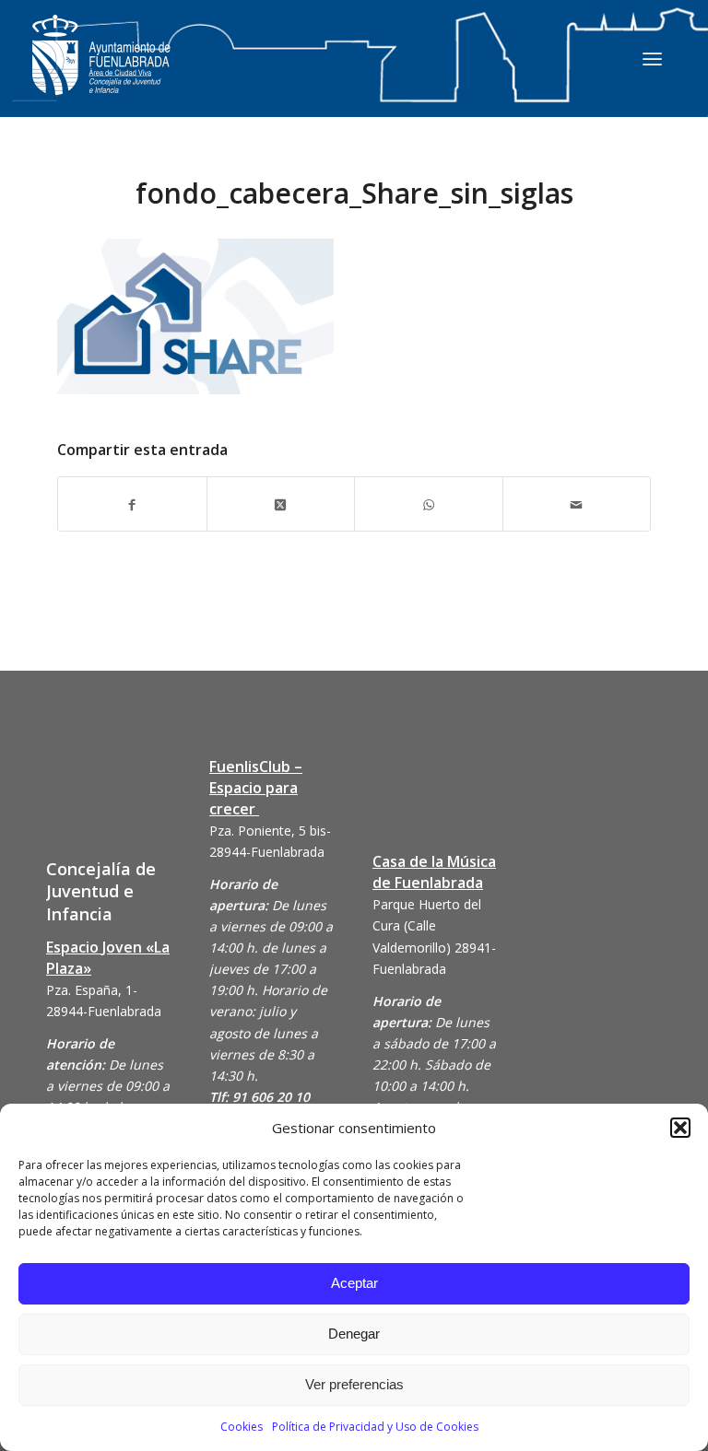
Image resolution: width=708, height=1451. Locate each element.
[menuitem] (652, 58)
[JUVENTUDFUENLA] (101, 73)
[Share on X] (281, 503)
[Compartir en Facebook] (132, 503)
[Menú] (652, 58)
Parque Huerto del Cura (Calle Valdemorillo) (426, 925)
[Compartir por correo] (577, 503)
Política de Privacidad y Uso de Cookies (375, 1426)
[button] (680, 1127)
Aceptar (354, 1283)
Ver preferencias (354, 1384)
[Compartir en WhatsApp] (428, 503)
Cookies (241, 1426)
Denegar (354, 1333)
